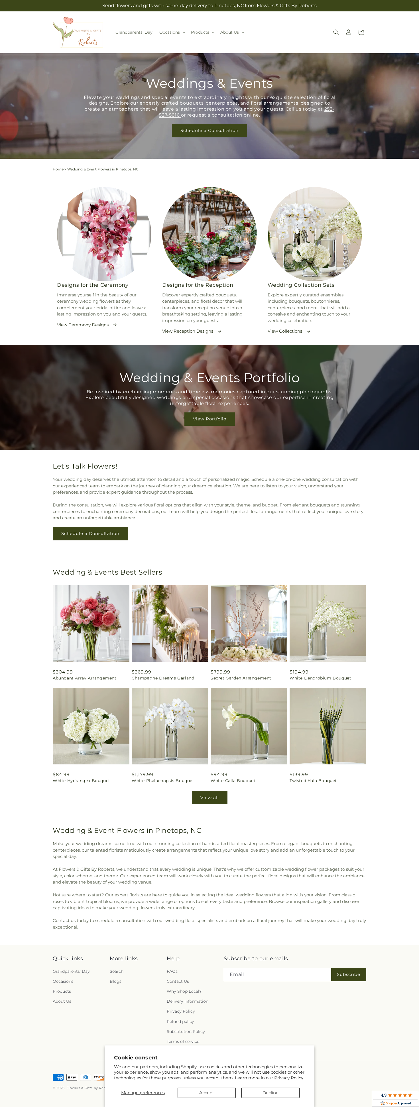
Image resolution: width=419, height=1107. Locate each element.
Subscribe (348, 974)
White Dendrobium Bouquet (320, 678)
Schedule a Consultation (209, 130)
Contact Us (178, 981)
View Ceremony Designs (83, 324)
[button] (172, 32)
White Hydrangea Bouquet (81, 780)
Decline (270, 1092)
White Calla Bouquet (233, 780)
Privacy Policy (288, 1077)
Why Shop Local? (184, 991)
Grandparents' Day (71, 971)
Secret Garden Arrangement (241, 678)
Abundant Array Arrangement (85, 678)
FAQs (172, 971)
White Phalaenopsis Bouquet (163, 780)
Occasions (63, 981)
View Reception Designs (187, 331)
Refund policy (180, 1021)
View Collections (285, 331)
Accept (206, 1092)
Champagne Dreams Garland (163, 678)
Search (116, 971)
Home (58, 169)
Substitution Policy (186, 1031)
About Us (62, 1001)
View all (209, 797)
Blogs (115, 981)
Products (62, 991)
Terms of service (183, 1041)
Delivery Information (187, 1001)
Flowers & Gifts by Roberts (89, 1088)
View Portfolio (209, 419)
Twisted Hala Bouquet (313, 780)
